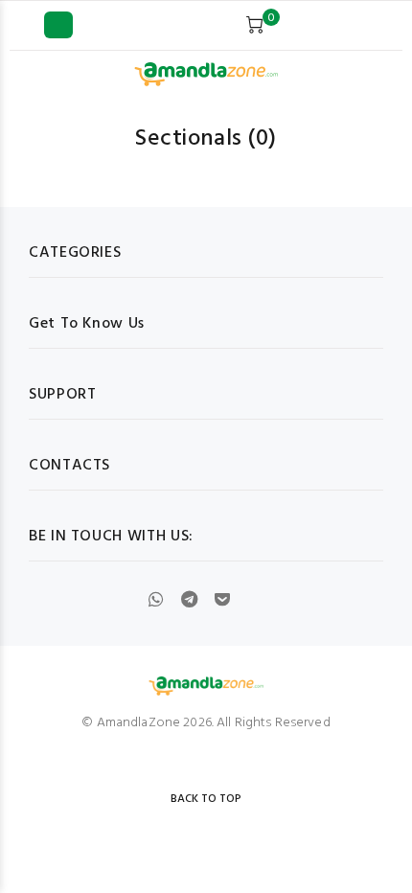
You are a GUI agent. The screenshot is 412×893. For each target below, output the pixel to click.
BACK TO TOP (206, 799)
